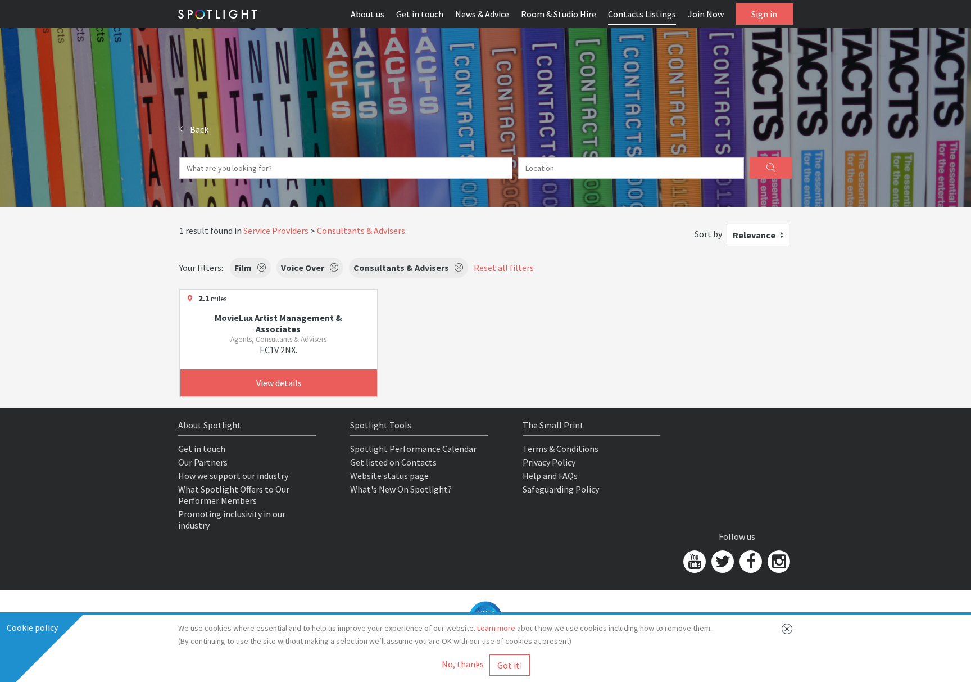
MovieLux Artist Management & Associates (278, 323)
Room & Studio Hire (558, 14)
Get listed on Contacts (393, 462)
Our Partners (203, 462)
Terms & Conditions (560, 448)
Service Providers (275, 230)
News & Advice (482, 14)
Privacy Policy (549, 462)
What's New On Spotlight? (401, 489)
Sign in (764, 14)
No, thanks (463, 664)
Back (198, 129)
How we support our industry (233, 475)
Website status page (389, 475)
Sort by (708, 234)
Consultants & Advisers (361, 230)
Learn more (496, 628)
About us (367, 14)
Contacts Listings (642, 14)
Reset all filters (504, 267)
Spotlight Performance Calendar (413, 448)
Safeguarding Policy (561, 489)
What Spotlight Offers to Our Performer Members (233, 495)
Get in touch (419, 14)
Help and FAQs (550, 475)
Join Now (706, 14)
